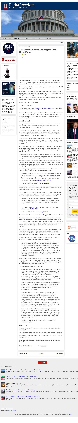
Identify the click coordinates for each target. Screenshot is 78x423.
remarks (27, 124)
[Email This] (41, 346)
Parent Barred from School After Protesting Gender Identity (23, 370)
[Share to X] (43, 346)
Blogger (69, 414)
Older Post (59, 354)
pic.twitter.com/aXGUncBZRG (29, 209)
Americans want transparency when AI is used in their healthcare (8, 118)
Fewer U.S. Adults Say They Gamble (7, 100)
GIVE (10, 38)
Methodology (4, 121)
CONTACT (27, 38)
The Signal (22, 218)
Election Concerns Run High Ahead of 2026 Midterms (7, 112)
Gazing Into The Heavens (13, 383)
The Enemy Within (71, 96)
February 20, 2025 (44, 183)
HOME (4, 38)
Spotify (68, 89)
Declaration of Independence (43, 108)
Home (41, 354)
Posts (70, 226)
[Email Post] (38, 346)
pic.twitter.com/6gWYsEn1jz (43, 180)
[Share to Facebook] (44, 346)
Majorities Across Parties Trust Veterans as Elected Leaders (8, 109)
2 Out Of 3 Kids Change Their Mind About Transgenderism (23, 396)
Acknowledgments (5, 123)
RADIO (33, 38)
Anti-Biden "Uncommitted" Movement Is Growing (20, 390)
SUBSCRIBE (48, 38)
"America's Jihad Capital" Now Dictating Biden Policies (21, 376)
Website (68, 85)
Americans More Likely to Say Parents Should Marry (8, 103)
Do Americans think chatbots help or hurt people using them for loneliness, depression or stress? (8, 131)
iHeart (68, 87)
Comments (71, 228)
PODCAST (40, 38)
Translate (13, 410)
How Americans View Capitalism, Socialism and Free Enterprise (8, 106)
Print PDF (24, 54)
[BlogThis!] (42, 346)
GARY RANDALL (18, 38)
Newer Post (23, 354)
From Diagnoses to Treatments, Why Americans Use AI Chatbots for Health (8, 126)
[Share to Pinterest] (45, 346)
